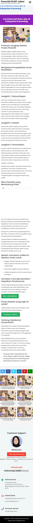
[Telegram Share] (13, 371)
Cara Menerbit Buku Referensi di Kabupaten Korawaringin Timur (8, 403)
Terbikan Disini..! (10, 314)
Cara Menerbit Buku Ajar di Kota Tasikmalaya (7, 387)
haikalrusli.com (20, 520)
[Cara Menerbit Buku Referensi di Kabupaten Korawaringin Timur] (8, 395)
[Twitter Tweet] (3, 371)
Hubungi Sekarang (16, 454)
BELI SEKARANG (10, 296)
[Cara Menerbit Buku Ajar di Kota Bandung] (8, 412)
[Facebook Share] (8, 371)
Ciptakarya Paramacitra (22, 518)
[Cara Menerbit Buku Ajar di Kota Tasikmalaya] (8, 380)
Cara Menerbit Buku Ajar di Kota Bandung (7, 419)
